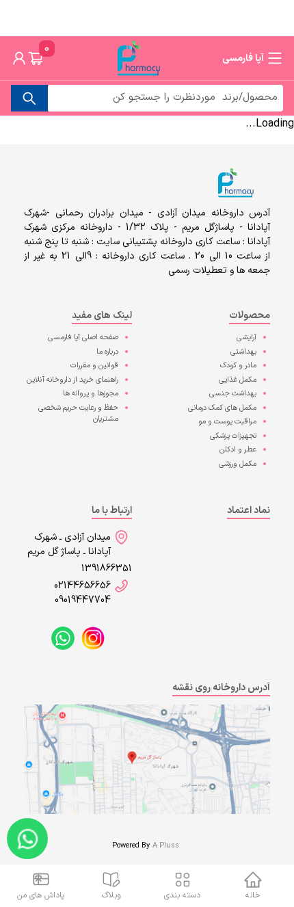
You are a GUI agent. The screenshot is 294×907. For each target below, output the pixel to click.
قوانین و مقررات (94, 365)
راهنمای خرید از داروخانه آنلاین (72, 380)
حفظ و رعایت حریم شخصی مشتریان (78, 413)
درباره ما (107, 352)
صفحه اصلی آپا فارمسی (83, 337)
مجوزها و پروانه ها (90, 393)
